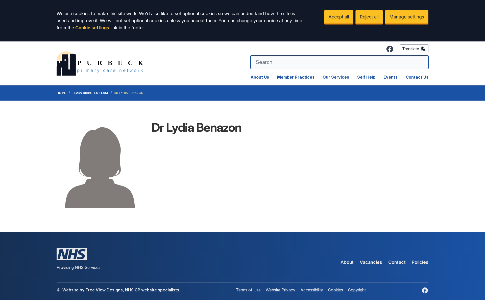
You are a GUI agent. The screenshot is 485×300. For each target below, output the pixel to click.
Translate (410, 48)
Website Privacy (280, 289)
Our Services (336, 77)
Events (390, 77)
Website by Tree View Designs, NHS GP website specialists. (121, 289)
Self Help (366, 77)
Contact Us (417, 77)
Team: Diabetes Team (90, 93)
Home (61, 93)
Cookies (335, 289)
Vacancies (371, 262)
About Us (260, 77)
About (347, 262)
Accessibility (311, 289)
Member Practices (295, 77)
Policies (420, 262)
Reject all (369, 16)
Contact (397, 262)
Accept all (338, 16)
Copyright (357, 289)
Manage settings (406, 16)
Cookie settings (92, 27)
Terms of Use (248, 289)
